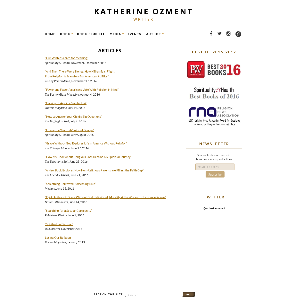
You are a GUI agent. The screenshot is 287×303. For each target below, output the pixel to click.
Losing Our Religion (58, 237)
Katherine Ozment (143, 11)
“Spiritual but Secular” (59, 224)
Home (50, 34)
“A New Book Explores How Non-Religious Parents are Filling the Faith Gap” (94, 170)
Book (65, 34)
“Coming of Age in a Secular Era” (65, 103)
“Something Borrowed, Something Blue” (70, 184)
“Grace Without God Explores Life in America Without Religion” (86, 143)
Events (134, 34)
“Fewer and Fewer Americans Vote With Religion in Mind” (82, 89)
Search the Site (108, 294)
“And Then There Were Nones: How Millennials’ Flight (80, 71)
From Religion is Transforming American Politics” (77, 76)
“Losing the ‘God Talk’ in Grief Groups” (69, 130)
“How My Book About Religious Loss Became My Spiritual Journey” (88, 157)
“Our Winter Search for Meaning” (66, 58)
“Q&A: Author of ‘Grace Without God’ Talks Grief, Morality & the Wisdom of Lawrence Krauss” (105, 197)
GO (188, 294)
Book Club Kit (91, 34)
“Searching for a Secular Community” (68, 210)
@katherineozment (214, 208)
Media (115, 34)
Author (153, 34)
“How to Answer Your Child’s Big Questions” (73, 116)
